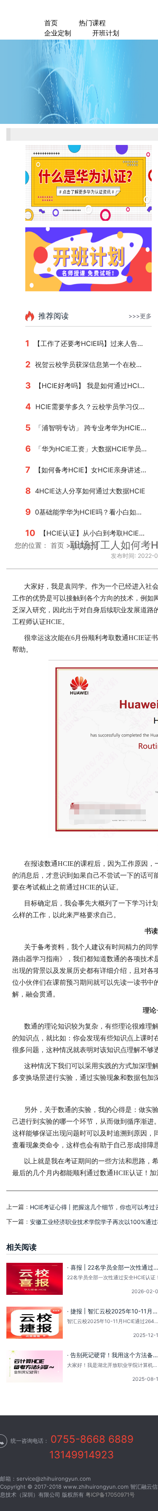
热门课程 (92, 23)
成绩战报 (84, 545)
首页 (51, 23)
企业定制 (57, 33)
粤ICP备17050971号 (110, 1494)
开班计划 (105, 33)
